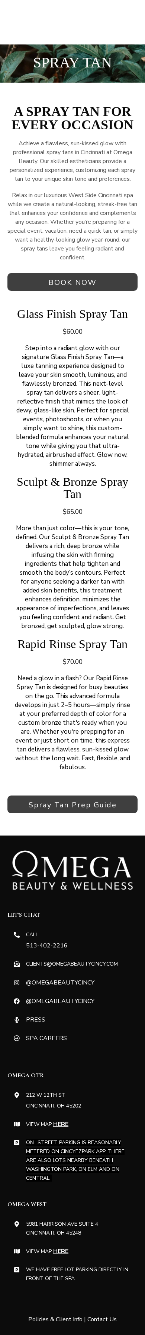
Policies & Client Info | (57, 1319)
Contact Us (102, 1319)
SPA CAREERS (46, 1038)
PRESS (35, 1020)
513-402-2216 (47, 946)
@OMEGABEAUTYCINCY (60, 983)
